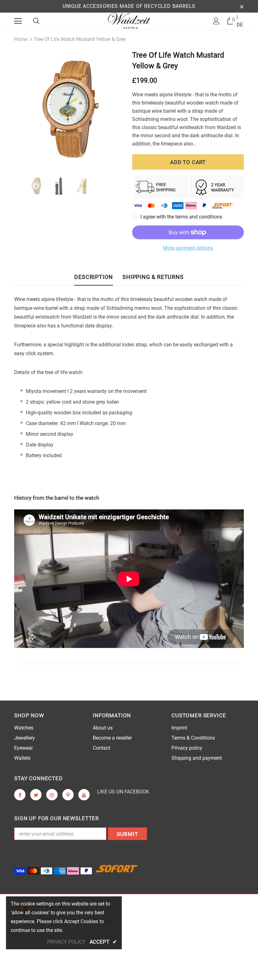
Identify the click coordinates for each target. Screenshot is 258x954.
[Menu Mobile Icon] (18, 21)
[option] (70, 108)
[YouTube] (84, 794)
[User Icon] (216, 21)
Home (20, 39)
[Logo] (129, 21)
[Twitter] (36, 794)
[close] (241, 6)
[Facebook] (19, 794)
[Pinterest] (68, 794)
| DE (240, 21)
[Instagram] (52, 794)
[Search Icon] (36, 21)
